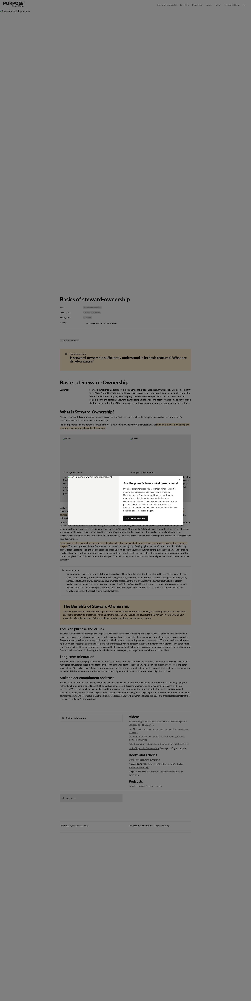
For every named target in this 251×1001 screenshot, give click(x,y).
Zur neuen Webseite (135, 518)
